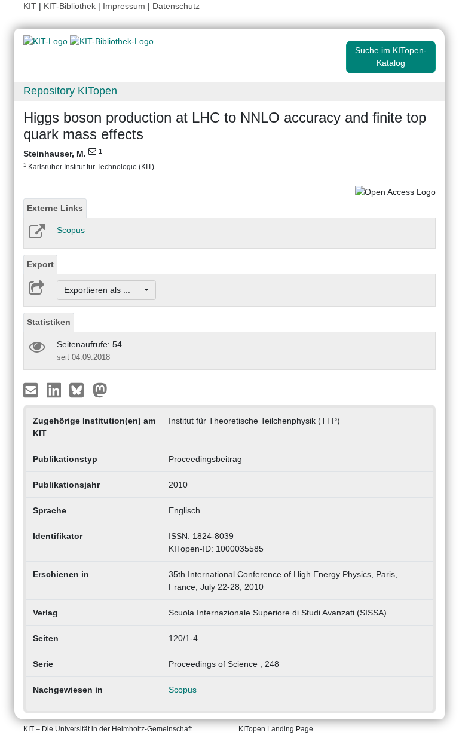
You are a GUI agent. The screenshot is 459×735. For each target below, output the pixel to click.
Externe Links (55, 208)
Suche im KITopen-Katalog (391, 56)
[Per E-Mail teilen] (32, 389)
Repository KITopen (70, 91)
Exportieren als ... (103, 290)
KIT (29, 6)
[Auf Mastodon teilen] (100, 389)
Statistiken (49, 322)
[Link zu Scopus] (36, 235)
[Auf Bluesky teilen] (79, 389)
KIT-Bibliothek (71, 6)
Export (40, 264)
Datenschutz (176, 6)
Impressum (124, 6)
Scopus (71, 230)
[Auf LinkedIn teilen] (55, 389)
